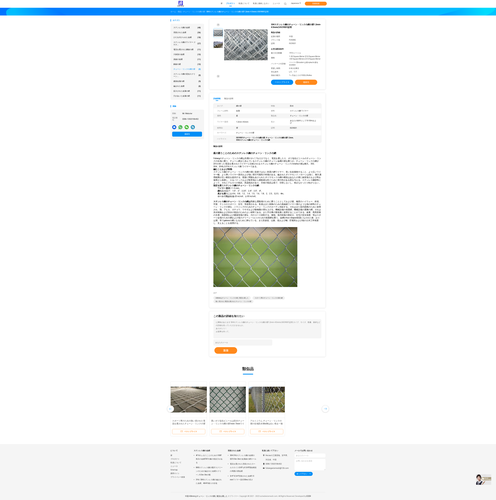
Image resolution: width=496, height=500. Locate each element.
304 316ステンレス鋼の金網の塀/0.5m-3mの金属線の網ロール (243, 457)
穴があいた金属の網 (187, 96)
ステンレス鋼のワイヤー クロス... (187, 43)
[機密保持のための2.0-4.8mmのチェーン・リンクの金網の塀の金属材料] (306, 399)
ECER (309, 496)
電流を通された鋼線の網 (187, 49)
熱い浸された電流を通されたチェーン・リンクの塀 (233, 301)
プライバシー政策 (178, 477)
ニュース (174, 466)
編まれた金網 (187, 86)
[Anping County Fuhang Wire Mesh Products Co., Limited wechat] (187, 127)
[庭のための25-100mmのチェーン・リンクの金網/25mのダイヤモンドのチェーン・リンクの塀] (228, 399)
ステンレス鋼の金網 (187, 27)
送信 (225, 350)
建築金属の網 (187, 81)
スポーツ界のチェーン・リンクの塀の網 (269, 298)
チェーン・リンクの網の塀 (187, 69)
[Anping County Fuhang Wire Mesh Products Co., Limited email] (174, 127)
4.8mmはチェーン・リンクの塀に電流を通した (232, 298)
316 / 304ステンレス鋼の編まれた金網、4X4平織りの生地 (209, 481)
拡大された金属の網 (187, 91)
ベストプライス (282, 82)
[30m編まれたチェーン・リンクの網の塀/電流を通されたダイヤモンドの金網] (189, 399)
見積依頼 (315, 3)
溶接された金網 (187, 32)
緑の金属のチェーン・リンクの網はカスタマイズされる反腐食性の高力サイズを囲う (266, 424)
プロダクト (175, 459)
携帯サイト (175, 473)
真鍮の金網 (187, 59)
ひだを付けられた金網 (187, 37)
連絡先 (187, 134)
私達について (176, 463)
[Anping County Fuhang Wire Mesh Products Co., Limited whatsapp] (180, 127)
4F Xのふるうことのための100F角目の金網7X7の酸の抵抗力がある (209, 459)
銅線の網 (187, 64)
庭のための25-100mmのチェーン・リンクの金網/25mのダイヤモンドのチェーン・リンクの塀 (227, 424)
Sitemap (174, 470)
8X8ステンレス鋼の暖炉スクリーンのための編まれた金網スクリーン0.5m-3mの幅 (209, 471)
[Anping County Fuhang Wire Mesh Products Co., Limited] (180, 4)
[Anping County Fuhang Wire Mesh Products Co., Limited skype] (193, 127)
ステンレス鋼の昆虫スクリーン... (187, 75)
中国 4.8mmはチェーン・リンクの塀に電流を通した (206, 496)
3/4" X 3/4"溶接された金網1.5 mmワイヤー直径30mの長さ (242, 478)
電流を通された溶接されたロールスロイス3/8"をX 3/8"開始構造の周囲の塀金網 (243, 467)
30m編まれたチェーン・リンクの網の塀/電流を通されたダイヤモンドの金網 (188, 424)
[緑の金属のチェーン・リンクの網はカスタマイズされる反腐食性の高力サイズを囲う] (267, 399)
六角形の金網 (187, 54)
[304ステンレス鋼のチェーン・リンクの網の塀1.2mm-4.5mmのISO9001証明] (246, 45)
